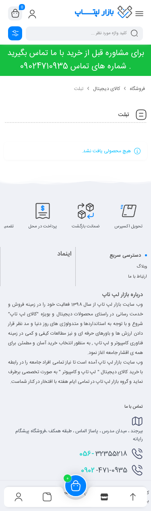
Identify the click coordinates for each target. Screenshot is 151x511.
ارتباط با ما (137, 276)
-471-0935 (104, 470)
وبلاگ (142, 266)
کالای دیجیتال (106, 89)
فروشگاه (137, 89)
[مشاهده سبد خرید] (15, 13)
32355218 (103, 454)
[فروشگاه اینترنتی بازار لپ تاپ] (103, 13)
